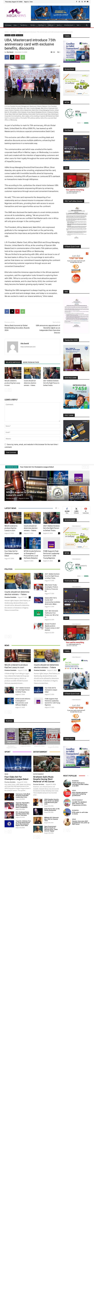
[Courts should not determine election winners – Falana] (32, 373)
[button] (86, 25)
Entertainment (40, 752)
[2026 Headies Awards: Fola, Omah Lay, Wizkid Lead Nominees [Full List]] (38, 802)
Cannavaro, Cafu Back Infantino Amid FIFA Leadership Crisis (23, 795)
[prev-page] (6, 389)
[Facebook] (76, 1)
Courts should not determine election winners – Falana (30, 383)
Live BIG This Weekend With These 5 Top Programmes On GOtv (79, 803)
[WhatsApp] (22, 57)
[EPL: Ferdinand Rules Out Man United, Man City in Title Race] (9, 814)
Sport (7, 752)
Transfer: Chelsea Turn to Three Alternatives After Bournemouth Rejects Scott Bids (23, 823)
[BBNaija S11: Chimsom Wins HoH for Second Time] (38, 820)
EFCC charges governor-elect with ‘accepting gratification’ (80, 794)
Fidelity (67, 651)
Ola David (10, 52)
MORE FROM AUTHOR (31, 362)
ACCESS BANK (70, 520)
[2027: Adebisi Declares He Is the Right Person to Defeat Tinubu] (51, 373)
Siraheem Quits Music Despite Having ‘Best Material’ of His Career (44, 779)
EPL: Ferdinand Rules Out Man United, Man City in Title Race (22, 813)
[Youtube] (87, 1)
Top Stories (19, 35)
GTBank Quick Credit (72, 694)
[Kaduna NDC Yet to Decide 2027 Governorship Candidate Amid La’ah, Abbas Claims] (38, 600)
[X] (82, 1)
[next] (87, 466)
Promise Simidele (10, 597)
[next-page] (9, 389)
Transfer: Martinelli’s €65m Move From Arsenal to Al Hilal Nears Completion (22, 805)
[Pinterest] (17, 57)
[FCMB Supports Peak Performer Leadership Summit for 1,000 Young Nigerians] (79, 478)
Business (14, 32)
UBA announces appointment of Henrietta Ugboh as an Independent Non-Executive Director (48, 329)
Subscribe (85, 508)
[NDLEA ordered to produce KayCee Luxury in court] (13, 373)
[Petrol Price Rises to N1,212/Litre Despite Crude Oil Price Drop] (25, 736)
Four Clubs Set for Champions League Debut (12, 553)
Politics (8, 569)
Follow (76, 508)
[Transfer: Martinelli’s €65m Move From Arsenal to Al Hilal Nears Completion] (9, 805)
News (13, 35)
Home (7, 32)
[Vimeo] (84, 1)
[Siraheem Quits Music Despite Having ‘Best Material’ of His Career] (46, 764)
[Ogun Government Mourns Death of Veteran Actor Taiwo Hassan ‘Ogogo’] (38, 829)
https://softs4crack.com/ (28, 347)
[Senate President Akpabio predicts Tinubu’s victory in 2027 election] (38, 626)
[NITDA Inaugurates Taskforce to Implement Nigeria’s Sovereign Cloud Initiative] (79, 493)
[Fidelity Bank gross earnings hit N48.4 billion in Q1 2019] (67, 783)
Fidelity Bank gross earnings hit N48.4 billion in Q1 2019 (80, 784)
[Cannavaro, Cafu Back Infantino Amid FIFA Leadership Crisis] (9, 796)
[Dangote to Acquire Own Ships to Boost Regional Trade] (39, 736)
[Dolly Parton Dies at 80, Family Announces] (38, 811)
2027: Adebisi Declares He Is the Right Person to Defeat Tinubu (51, 383)
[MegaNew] (16, 13)
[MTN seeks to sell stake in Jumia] (67, 812)
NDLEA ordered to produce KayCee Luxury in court (12, 383)
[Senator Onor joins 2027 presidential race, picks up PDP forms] (67, 822)
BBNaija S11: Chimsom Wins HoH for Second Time (51, 819)
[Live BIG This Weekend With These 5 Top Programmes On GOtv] (67, 803)
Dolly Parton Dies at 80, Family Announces (52, 809)
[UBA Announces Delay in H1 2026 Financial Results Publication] (53, 736)
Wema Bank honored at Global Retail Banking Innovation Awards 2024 (17, 327)
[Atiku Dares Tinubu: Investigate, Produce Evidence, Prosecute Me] (38, 587)
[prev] (83, 466)
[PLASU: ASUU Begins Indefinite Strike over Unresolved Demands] (57, 493)
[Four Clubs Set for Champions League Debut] (13, 543)
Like (67, 508)
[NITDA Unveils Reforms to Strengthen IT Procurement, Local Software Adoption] (57, 478)
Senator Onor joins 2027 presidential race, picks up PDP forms (80, 823)
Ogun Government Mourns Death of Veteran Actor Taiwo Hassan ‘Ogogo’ (51, 829)
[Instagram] (79, 1)
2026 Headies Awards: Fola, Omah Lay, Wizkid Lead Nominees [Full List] (51, 802)
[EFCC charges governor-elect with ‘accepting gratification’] (67, 793)
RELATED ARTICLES (13, 362)
